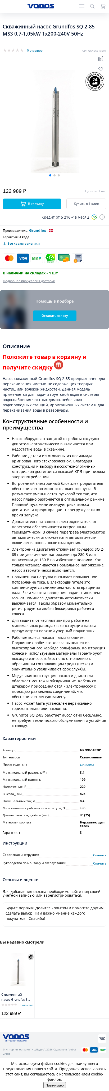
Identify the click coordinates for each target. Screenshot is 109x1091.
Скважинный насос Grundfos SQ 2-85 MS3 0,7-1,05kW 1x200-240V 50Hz (15, 997)
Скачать (99, 855)
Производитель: (15, 230)
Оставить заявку (55, 315)
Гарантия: (11, 237)
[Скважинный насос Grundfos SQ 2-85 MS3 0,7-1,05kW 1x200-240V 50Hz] (17, 969)
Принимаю (55, 1085)
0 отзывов (35, 50)
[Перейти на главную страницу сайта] (41, 6)
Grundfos (37, 230)
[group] (54, 121)
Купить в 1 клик (86, 203)
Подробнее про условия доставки (29, 281)
